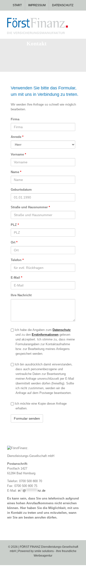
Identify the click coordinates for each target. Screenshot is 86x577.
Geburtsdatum (21, 189)
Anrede (17, 137)
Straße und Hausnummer (30, 207)
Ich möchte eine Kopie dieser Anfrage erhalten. (40, 406)
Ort (14, 242)
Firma (15, 119)
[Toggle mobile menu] (77, 20)
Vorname (18, 154)
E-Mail (16, 277)
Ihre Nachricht (21, 295)
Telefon (17, 260)
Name (16, 172)
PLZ (15, 225)
